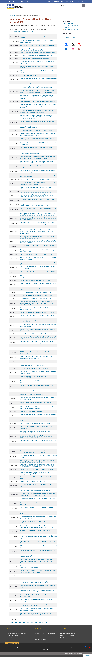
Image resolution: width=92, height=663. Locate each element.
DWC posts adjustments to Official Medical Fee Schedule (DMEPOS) (37, 295)
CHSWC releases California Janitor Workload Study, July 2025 (35, 298)
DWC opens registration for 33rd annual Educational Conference (36, 130)
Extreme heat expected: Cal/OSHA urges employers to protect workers (37, 254)
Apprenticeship (54, 12)
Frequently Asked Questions (67, 633)
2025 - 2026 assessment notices (28, 75)
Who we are (11, 631)
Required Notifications (40, 637)
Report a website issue (12, 643)
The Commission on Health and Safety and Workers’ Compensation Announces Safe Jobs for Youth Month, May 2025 (36, 393)
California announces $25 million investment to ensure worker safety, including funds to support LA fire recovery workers (37, 473)
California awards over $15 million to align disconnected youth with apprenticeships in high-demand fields (36, 357)
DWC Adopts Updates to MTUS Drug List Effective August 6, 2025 (36, 334)
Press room (47, 1)
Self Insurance (43, 12)
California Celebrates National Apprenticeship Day (32, 411)
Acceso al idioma (64, 631)
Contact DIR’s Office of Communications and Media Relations (71, 25)
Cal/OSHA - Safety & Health (21, 11)
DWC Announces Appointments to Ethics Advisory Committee (35, 191)
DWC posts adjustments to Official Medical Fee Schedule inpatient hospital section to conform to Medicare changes (36, 111)
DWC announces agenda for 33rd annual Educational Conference (36, 55)
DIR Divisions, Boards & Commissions (17, 633)
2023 (24, 622)
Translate (81, 1)
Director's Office (65, 12)
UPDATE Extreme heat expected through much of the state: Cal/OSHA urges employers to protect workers (37, 236)
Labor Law (10, 12)
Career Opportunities (39, 631)
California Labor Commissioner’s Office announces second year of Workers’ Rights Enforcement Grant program (36, 407)
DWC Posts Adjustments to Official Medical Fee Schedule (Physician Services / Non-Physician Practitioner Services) (37, 195)
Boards (75, 12)
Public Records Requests (40, 639)
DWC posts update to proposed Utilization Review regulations (35, 280)
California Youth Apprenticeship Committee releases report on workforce (38, 101)
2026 (12, 622)
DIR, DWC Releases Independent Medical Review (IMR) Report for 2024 (37, 445)
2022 (28, 622)
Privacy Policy (43, 647)
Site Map (62, 637)
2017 (47, 622)
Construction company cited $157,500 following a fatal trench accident (37, 469)
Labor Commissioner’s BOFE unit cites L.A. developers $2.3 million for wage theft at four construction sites (37, 246)
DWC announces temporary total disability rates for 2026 (34, 83)
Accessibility (68, 647)
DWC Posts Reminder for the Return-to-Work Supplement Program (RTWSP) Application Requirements (36, 436)
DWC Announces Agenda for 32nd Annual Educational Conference (36, 578)
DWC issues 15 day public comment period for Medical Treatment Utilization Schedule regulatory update (36, 152)
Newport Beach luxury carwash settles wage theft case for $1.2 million (38, 52)
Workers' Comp (32, 12)
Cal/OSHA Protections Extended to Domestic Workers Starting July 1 (37, 346)
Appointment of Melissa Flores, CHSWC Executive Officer (34, 481)
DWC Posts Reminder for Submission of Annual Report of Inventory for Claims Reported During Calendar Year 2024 (37, 614)
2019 (39, 622)
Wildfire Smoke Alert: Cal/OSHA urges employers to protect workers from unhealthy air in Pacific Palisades (37, 604)
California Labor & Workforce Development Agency (71, 36)
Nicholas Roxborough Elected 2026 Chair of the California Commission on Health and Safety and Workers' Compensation (38, 48)
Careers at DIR (56, 1)
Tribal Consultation (13, 635)
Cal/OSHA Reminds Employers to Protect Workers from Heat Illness (37, 390)
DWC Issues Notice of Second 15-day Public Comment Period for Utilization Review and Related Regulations (36, 432)
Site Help (76, 647)
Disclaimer (35, 647)
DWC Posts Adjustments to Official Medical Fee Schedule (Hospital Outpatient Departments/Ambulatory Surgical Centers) (36, 162)
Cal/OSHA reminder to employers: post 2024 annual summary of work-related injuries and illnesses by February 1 (37, 571)
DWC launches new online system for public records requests (35, 58)
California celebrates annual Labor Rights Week (32, 227)
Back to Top (15, 647)
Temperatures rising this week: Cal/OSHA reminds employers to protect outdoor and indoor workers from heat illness (38, 200)
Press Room (12, 15)
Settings (73, 1)
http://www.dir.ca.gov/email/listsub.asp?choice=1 (21, 31)
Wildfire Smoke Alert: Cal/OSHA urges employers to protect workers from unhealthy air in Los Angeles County (37, 591)
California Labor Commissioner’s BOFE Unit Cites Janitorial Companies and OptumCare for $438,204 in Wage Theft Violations (38, 79)
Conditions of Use (25, 647)
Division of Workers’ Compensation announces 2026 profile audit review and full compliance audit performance (38, 134)
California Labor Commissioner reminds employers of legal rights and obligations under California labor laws (37, 377)
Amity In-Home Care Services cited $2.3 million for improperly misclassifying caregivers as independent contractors (35, 522)
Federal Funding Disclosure (67, 635)
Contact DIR (11, 637)
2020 (35, 622)
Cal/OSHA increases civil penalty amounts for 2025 (33, 575)
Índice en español (64, 1)
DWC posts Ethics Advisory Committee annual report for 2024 (35, 292)
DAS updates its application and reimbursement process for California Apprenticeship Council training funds (37, 183)
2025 (16, 622)
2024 (20, 622)
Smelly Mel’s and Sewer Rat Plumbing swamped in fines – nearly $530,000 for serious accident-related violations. (36, 531)
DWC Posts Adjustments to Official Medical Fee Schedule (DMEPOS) (37, 45)
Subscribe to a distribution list (71, 29)
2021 (32, 622)
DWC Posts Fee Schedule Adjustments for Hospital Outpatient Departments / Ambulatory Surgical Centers (35, 566)
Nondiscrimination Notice (56, 647)
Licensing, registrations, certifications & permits (44, 634)
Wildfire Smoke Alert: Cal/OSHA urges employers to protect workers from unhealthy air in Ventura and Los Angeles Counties (37, 581)
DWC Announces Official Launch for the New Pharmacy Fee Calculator (37, 349)
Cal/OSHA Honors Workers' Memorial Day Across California (35, 423)
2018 (43, 622)
